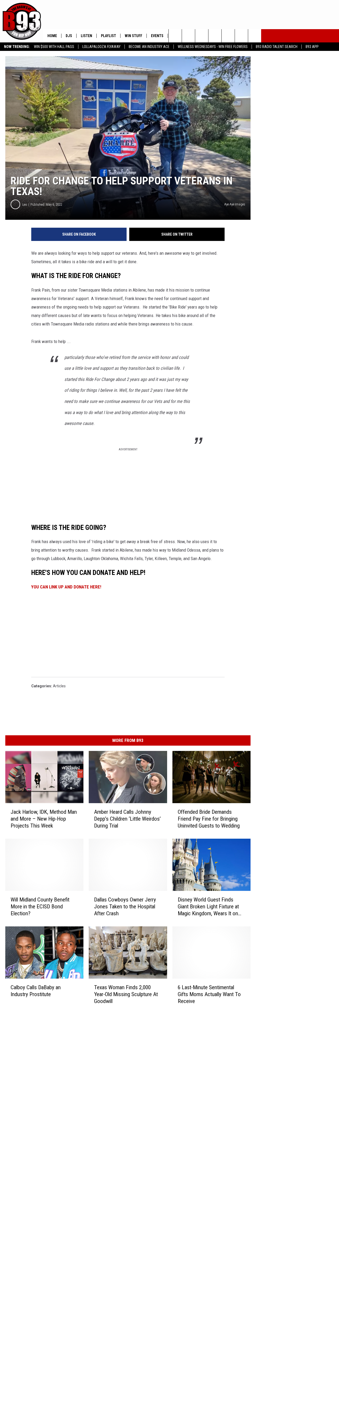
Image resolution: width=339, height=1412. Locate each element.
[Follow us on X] (241, 35)
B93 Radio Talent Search (276, 47)
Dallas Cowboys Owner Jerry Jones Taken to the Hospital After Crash (125, 906)
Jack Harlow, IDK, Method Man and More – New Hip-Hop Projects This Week (44, 818)
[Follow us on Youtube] (228, 35)
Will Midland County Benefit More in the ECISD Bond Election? (40, 906)
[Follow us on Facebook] (201, 35)
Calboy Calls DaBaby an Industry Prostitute (36, 990)
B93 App (312, 47)
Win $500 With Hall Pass (54, 47)
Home (52, 36)
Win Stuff (133, 36)
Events (157, 36)
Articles (59, 686)
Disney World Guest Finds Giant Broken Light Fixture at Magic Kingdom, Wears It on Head (208, 906)
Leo (24, 204)
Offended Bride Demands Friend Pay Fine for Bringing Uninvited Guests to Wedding (209, 818)
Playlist (108, 36)
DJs (69, 36)
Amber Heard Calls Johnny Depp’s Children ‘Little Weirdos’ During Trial (127, 818)
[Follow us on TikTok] (254, 35)
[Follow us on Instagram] (214, 35)
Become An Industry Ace (149, 47)
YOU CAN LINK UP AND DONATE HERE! (66, 587)
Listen (86, 36)
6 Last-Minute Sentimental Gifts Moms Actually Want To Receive (209, 994)
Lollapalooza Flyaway (101, 47)
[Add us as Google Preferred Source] (188, 35)
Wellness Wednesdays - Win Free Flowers (213, 47)
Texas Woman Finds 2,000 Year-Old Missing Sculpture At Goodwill (126, 994)
